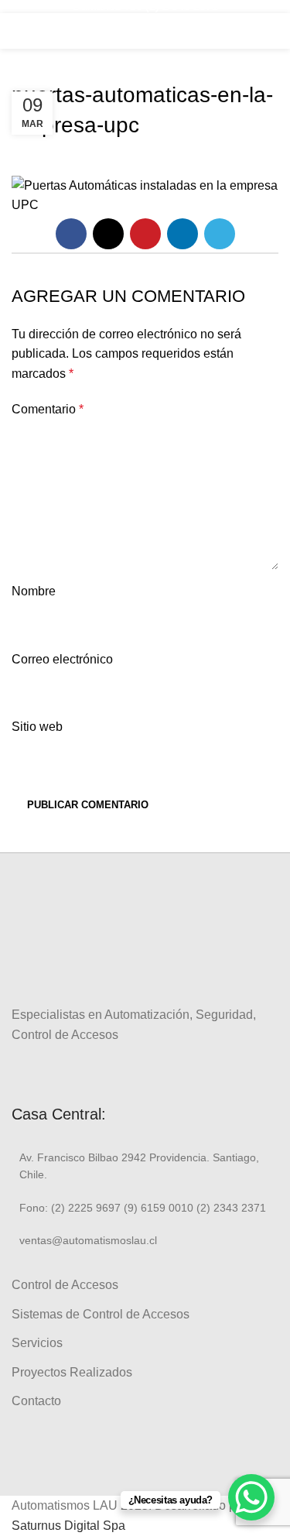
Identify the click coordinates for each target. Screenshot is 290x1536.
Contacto (36, 1400)
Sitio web (37, 726)
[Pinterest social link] (145, 233)
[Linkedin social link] (182, 233)
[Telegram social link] (219, 233)
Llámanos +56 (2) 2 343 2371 (145, 6)
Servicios (37, 1342)
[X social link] (108, 233)
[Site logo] (145, 29)
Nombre (34, 591)
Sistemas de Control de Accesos (100, 1314)
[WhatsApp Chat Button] (251, 1497)
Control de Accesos (65, 1284)
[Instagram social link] (38, 1070)
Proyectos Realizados (72, 1372)
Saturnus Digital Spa (68, 1525)
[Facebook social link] (71, 233)
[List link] (145, 1166)
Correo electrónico (62, 659)
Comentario (48, 409)
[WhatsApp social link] (74, 1070)
